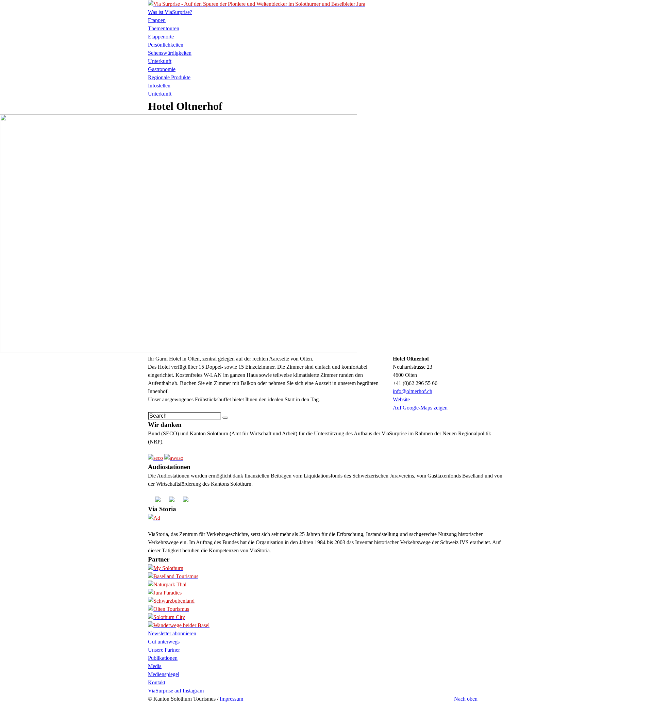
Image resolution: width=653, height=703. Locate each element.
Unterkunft (159, 61)
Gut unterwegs (164, 642)
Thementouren (163, 28)
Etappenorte (161, 36)
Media (155, 666)
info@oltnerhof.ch (412, 391)
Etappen (157, 20)
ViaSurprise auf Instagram (176, 690)
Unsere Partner (164, 650)
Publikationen (163, 658)
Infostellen (159, 85)
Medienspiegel (163, 674)
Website (401, 399)
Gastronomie (161, 69)
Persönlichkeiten (165, 45)
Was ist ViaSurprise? (170, 12)
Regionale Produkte (169, 77)
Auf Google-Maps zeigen (420, 408)
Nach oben (466, 699)
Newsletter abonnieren (172, 633)
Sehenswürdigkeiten (169, 53)
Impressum (231, 699)
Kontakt (156, 682)
